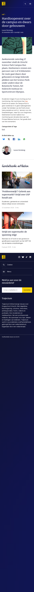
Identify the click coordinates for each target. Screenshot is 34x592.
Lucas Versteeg (19, 150)
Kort (3, 129)
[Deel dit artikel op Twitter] (9, 139)
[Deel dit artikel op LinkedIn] (19, 139)
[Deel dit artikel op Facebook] (14, 139)
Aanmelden (27, 290)
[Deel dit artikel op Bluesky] (4, 139)
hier (26, 101)
